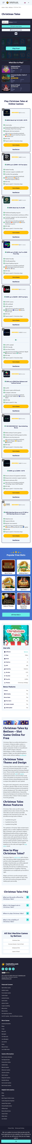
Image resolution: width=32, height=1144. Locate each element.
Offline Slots (5, 1108)
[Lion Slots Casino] (6, 200)
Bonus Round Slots (6, 1111)
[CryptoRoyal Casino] (6, 332)
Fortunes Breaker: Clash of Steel (16, 944)
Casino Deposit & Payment (8, 1100)
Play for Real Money (17, 26)
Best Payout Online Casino (8, 1098)
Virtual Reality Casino (7, 1106)
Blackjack (4, 1034)
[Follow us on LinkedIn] (13, 969)
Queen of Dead (16, 951)
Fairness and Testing (19, 1128)
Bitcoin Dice (4, 1008)
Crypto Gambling (6, 1005)
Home (3, 7)
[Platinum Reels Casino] (6, 157)
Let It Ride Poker (6, 1049)
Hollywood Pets (16, 947)
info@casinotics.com (6, 978)
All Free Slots (15, 614)
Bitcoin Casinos (5, 1067)
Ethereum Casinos (6, 1070)
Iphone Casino (5, 1003)
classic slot (17, 857)
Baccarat (4, 1031)
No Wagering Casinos (7, 1013)
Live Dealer (4, 1118)
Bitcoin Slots (5, 1011)
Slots (6, 7)
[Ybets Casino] (6, 289)
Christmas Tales (16, 940)
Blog (3, 1093)
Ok (16, 1141)
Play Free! (16, 48)
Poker (3, 1044)
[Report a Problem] (16, 33)
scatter (22, 774)
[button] (26, 3)
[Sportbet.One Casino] (6, 374)
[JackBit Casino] (6, 418)
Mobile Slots (5, 1064)
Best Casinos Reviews (7, 1057)
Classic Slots (5, 1113)
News (3, 1095)
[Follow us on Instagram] (10, 969)
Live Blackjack (5, 1039)
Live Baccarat (5, 1036)
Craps (3, 1028)
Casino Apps (5, 995)
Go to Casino (16, 145)
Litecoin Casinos (5, 1072)
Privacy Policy (11, 1128)
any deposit (23, 755)
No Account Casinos (6, 1082)
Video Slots (4, 1116)
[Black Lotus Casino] (6, 505)
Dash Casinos (5, 1075)
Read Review (16, 149)
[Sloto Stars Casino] (6, 244)
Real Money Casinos (6, 1085)
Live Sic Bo (4, 1041)
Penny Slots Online (6, 1062)
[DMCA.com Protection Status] (6, 973)
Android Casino (5, 998)
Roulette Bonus (5, 1080)
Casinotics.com (21, 975)
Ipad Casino (4, 1000)
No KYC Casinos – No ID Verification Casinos (12, 1016)
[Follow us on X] (6, 969)
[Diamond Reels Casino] (6, 112)
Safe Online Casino (6, 987)
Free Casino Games (6, 993)
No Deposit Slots (6, 1059)
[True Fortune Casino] (6, 463)
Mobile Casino (5, 990)
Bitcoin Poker (5, 1047)
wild (16, 774)
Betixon (11, 7)
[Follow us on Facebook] (3, 969)
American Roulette (6, 1023)
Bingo (3, 1026)
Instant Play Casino (6, 1103)
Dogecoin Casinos (6, 1077)
